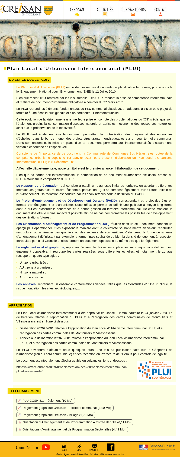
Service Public (157, 447)
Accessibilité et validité (79, 454)
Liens (79, 447)
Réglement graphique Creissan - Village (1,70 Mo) (57, 415)
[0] (111, 447)
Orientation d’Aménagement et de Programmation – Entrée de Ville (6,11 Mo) (76, 422)
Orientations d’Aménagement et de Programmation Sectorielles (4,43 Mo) (74, 429)
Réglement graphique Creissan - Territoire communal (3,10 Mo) (66, 408)
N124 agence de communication (112, 454)
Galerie (64, 447)
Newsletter (94, 447)
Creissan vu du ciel (32, 447)
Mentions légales (62, 454)
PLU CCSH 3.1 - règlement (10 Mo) (47, 400)
